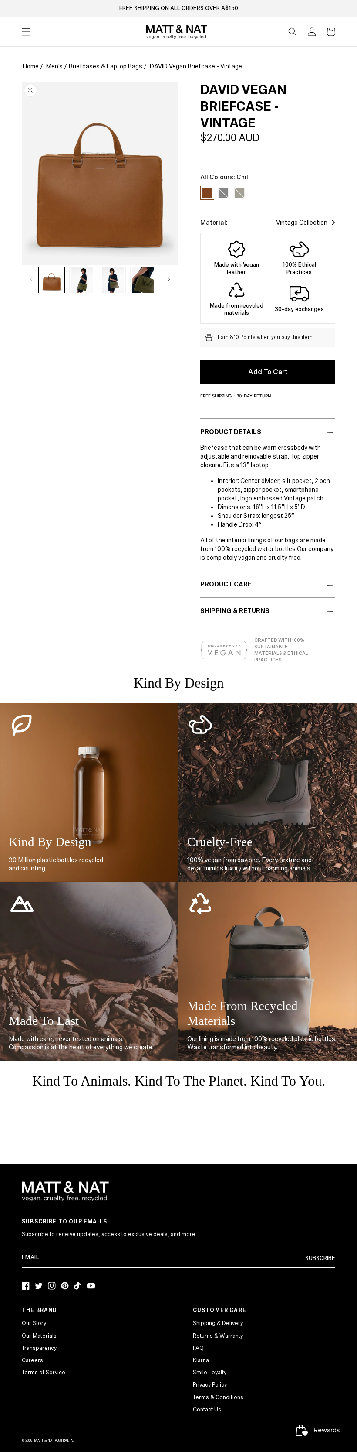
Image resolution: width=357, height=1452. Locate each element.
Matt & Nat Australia (53, 1440)
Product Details (230, 431)
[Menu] (26, 31)
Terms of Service (43, 1373)
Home (31, 66)
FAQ (198, 1348)
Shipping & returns (234, 610)
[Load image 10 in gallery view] (82, 280)
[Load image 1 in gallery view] (52, 280)
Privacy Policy (210, 1385)
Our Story (34, 1323)
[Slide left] (31, 278)
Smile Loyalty (209, 1373)
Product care (226, 584)
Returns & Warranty (218, 1336)
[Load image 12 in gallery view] (143, 280)
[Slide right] (168, 278)
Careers (32, 1360)
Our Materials (39, 1336)
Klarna (201, 1360)
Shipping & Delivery (218, 1323)
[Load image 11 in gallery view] (113, 280)
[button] (292, 31)
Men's (54, 66)
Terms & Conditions (218, 1397)
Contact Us (207, 1410)
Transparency (39, 1348)
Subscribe (320, 1258)
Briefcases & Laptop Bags (105, 66)
